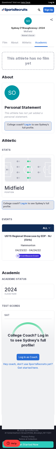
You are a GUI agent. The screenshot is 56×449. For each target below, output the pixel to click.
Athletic (26, 42)
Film (4, 42)
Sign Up (48, 9)
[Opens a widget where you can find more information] (11, 443)
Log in (27, 124)
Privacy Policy (28, 436)
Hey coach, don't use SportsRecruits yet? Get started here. (28, 365)
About (14, 42)
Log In (51, 2)
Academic (41, 42)
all (45, 228)
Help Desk (25, 2)
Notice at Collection (28, 439)
